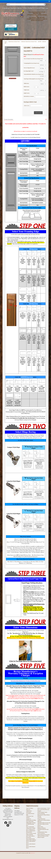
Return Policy (40, 826)
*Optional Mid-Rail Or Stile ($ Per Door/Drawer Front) (33, 74)
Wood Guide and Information (44, 834)
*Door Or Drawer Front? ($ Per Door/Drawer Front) (33, 58)
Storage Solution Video (42, 832)
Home (6, 41)
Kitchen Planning (41, 813)
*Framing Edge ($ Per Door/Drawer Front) (31, 63)
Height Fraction (26, 93)
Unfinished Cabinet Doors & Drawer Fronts (29, 41)
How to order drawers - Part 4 (44, 808)
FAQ (27, 825)
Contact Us (28, 818)
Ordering (39, 817)
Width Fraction (26, 86)
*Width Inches (26, 83)
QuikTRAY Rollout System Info (44, 822)
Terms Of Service (41, 833)
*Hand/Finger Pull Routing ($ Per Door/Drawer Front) (33, 78)
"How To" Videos (29, 808)
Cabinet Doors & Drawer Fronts (14, 41)
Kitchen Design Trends (42, 812)
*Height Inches (26, 89)
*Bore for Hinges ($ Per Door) (29, 67)
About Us (28, 809)
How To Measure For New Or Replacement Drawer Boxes (30, 831)
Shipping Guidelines (42, 828)
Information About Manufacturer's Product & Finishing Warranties (25, 680)
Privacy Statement (41, 818)
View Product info (12, 78)
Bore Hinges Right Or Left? (29, 71)
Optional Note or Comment (29, 96)
